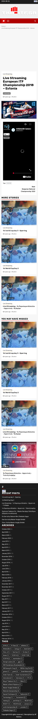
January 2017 (6, 611)
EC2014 (15, 655)
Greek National (27, 671)
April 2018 (5, 571)
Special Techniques (10, 694)
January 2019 (6, 553)
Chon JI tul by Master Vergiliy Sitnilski (13, 522)
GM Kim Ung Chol (26, 668)
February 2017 (6, 608)
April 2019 (5, 547)
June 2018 (5, 568)
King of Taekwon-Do (10, 681)
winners (27, 704)
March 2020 (5, 535)
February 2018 (6, 578)
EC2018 (9, 183)
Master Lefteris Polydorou (12, 684)
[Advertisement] (19, 51)
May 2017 (5, 599)
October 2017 (6, 590)
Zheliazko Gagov (9, 710)
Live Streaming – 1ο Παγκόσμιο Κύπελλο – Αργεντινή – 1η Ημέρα (19, 307)
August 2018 (6, 562)
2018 (5, 645)
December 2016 (7, 614)
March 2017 (5, 605)
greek (15, 671)
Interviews (20, 678)
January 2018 (6, 581)
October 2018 (6, 559)
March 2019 (5, 550)
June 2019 (5, 541)
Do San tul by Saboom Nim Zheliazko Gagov (15, 516)
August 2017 (6, 596)
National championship (11, 691)
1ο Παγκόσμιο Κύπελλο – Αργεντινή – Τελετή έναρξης (19, 508)
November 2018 (7, 556)
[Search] (35, 21)
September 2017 (7, 593)
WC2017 (6, 704)
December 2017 (7, 584)
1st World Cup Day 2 (11, 268)
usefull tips (17, 700)
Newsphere (28, 714)
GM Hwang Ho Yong (10, 668)
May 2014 (5, 629)
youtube (24, 707)
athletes (24, 645)
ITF (29, 678)
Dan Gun (16, 652)
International (8, 678)
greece (6, 671)
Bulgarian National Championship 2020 (28, 189)
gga (20, 662)
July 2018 (5, 565)
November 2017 (7, 587)
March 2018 (5, 575)
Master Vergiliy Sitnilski (11, 687)
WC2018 (17, 704)
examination (18, 658)
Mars (23, 681)
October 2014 (6, 617)
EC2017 (25, 655)
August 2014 (6, 620)
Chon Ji (6, 652)
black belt (28, 649)
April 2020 (5, 532)
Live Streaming (7, 74)
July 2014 (5, 623)
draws (6, 655)
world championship (10, 707)
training (6, 700)
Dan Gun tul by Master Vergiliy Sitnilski (13, 519)
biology (18, 649)
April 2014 (5, 632)
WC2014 (28, 700)
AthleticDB (7, 649)
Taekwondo (24, 694)
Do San (26, 652)
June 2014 (5, 626)
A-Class (14, 645)
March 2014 (5, 635)
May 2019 (5, 544)
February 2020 (6, 538)
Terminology (8, 697)
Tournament (21, 697)
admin (14, 97)
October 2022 (6, 529)
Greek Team (8, 675)
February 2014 (6, 638)
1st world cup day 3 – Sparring (15, 231)
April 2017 (5, 602)
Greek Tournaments (23, 675)
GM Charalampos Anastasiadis (13, 665)
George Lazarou (9, 662)
